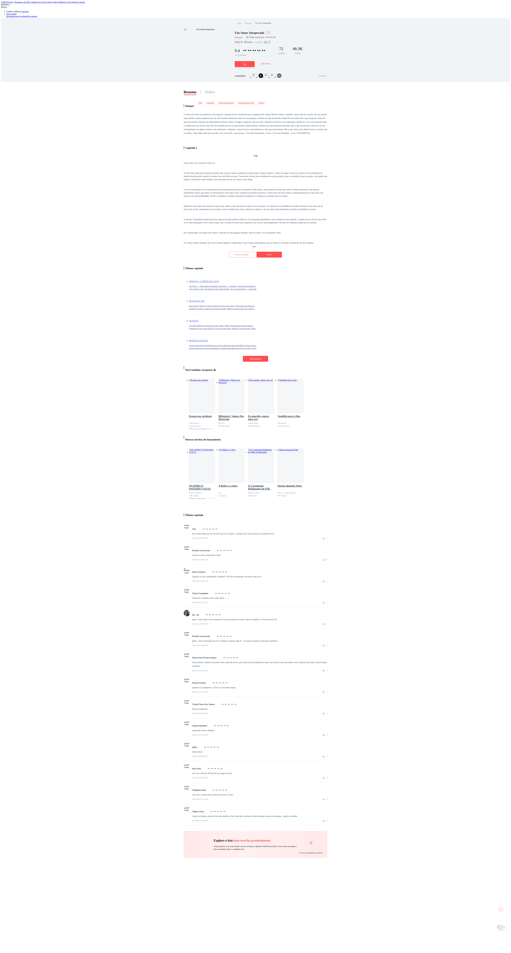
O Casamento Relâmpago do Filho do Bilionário (259, 487)
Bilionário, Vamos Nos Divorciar (231, 417)
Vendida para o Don (289, 416)
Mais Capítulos (255, 359)
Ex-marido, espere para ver (258, 417)
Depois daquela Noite (290, 485)
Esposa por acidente (200, 416)
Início (239, 23)
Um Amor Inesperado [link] (263, 23)
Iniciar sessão (79, 2)
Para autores (11, 14)
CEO (200, 103)
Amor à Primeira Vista (246, 103)
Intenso (261, 103)
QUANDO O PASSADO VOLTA (200, 487)
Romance (248, 23)
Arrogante (210, 103)
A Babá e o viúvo (228, 485)
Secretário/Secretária (226, 103)
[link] (239, 23)
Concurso (24, 11)
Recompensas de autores (16, 16)
